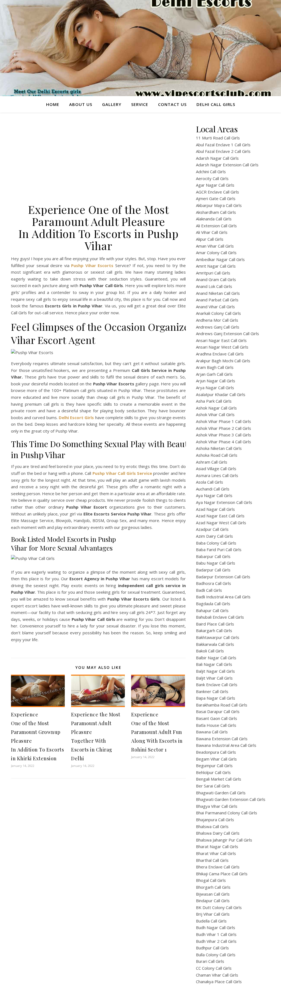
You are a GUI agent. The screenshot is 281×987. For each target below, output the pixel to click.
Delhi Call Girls (215, 104)
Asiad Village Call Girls (216, 468)
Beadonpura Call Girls (216, 752)
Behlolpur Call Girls (213, 772)
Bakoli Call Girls (210, 651)
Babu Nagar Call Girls (215, 563)
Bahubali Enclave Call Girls (220, 617)
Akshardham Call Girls (216, 212)
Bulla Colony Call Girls (215, 954)
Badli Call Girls (209, 590)
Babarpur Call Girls (213, 556)
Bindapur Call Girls (213, 900)
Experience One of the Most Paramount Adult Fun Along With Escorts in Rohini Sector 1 (157, 732)
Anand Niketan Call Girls (218, 293)
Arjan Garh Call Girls (214, 374)
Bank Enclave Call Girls (216, 684)
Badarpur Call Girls (213, 570)
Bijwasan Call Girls (213, 894)
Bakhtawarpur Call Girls (217, 637)
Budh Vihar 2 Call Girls (216, 941)
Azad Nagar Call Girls (215, 509)
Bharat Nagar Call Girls (217, 846)
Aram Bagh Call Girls (215, 367)
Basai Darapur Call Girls (218, 711)
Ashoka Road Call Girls (216, 455)
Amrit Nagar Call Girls (216, 266)
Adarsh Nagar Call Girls (217, 158)
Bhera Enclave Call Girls (218, 867)
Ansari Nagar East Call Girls (221, 340)
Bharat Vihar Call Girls (216, 853)
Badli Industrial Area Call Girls (223, 596)
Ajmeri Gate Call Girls (215, 198)
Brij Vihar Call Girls (213, 914)
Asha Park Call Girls (214, 401)
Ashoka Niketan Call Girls (219, 448)
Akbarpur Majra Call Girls (219, 205)
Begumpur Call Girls (214, 765)
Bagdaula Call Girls (213, 603)
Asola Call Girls (209, 482)
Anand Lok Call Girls (214, 286)
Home (52, 104)
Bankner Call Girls (212, 691)
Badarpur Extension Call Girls (223, 576)
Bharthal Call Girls (212, 860)
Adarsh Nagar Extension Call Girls (227, 164)
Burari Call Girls (210, 961)
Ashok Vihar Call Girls (215, 414)
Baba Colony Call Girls (216, 543)
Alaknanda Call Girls (214, 218)
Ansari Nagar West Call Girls (222, 347)
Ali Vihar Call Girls (211, 232)
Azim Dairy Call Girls (214, 536)
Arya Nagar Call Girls (215, 387)
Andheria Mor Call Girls (217, 320)
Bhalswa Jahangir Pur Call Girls (224, 840)
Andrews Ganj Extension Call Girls (227, 333)
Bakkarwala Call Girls (215, 644)
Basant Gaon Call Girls (216, 718)
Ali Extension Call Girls (216, 225)
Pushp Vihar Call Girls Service (122, 473)
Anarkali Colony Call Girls (218, 313)
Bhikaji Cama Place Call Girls (222, 873)
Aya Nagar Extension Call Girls (224, 502)
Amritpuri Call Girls (213, 273)
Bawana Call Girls (212, 731)
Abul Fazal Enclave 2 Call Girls (223, 151)
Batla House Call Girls (216, 725)
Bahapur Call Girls (212, 610)
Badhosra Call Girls (213, 583)
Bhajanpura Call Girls (215, 819)
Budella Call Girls (211, 921)
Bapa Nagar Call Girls (215, 698)
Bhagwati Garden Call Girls (221, 792)
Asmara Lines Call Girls (217, 475)
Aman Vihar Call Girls (215, 246)
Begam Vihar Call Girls (216, 759)
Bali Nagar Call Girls (214, 664)
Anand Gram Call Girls (216, 279)
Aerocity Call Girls (212, 178)
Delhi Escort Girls (76, 417)
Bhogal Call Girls (211, 880)
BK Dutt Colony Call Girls (219, 907)
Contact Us (172, 104)
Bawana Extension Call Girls (222, 738)
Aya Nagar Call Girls (214, 495)
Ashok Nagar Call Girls (216, 408)
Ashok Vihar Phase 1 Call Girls (223, 421)
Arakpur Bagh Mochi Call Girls (223, 360)
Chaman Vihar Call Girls (217, 975)
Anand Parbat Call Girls (217, 299)
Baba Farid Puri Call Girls (218, 549)
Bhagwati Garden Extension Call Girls (230, 799)
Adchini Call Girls (211, 171)
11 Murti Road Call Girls (218, 138)
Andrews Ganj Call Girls (217, 327)
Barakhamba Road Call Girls (221, 705)
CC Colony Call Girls (214, 968)
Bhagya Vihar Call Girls (216, 806)
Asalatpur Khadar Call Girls (220, 394)
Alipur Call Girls (209, 239)
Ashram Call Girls (211, 462)
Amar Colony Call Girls (216, 252)
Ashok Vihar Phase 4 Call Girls (223, 441)
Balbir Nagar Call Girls (216, 657)
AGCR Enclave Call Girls (217, 192)
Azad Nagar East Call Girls (220, 515)
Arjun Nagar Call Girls (215, 380)
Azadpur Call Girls (212, 529)
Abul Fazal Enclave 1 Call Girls (223, 144)
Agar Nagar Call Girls (215, 185)
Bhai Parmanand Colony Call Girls (226, 812)
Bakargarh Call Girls (214, 630)
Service (139, 104)
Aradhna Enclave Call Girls (220, 354)
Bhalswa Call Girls (212, 826)
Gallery (111, 104)
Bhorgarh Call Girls (213, 887)
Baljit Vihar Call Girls (214, 678)
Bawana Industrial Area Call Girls (226, 745)
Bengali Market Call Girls (218, 779)
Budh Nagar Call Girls (215, 927)
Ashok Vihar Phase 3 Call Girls (223, 435)
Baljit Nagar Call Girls (215, 671)
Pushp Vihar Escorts (92, 265)
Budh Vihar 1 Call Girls (216, 934)
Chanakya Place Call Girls (219, 981)
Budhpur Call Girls (212, 947)
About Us (80, 104)
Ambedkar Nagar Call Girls (220, 259)
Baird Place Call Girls (215, 624)
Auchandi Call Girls (212, 489)
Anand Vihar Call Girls (215, 306)
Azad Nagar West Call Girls (221, 522)
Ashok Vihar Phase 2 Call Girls (223, 428)
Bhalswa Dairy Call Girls (218, 833)
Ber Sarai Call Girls (213, 786)
